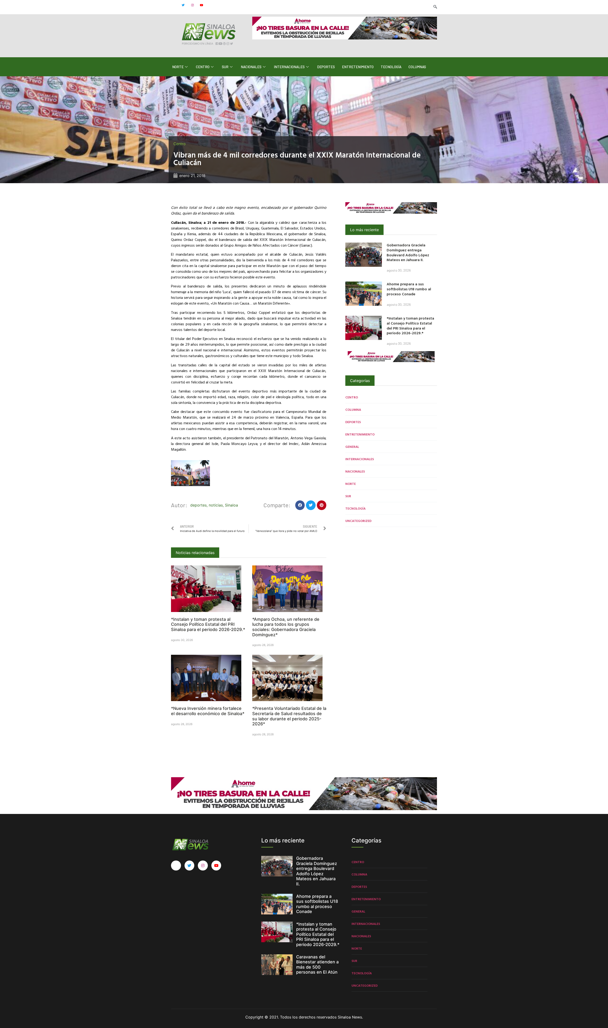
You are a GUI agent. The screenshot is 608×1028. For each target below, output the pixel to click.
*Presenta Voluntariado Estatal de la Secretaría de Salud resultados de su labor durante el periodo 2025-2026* (289, 716)
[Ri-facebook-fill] (174, 5)
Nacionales (251, 67)
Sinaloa (231, 505)
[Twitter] (183, 5)
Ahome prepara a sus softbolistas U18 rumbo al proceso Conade (409, 289)
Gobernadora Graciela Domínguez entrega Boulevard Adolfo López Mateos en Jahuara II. (408, 252)
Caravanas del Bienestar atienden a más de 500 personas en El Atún (317, 964)
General (352, 446)
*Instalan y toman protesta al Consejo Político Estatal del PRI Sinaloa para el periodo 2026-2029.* (208, 624)
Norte (178, 67)
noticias (216, 505)
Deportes (326, 67)
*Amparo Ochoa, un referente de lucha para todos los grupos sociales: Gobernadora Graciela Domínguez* (285, 627)
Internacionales (289, 67)
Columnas (417, 67)
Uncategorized (358, 520)
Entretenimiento (358, 67)
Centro (202, 67)
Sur (225, 67)
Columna (353, 409)
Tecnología (391, 67)
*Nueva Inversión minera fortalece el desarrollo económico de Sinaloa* (207, 711)
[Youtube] (201, 5)
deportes (198, 505)
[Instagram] (192, 5)
